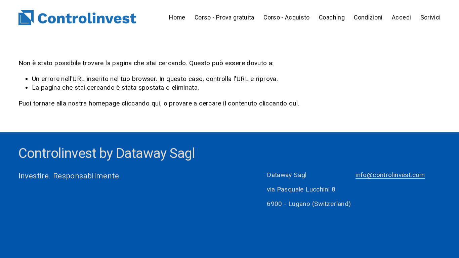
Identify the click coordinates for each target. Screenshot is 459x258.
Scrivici (430, 17)
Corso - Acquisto (286, 17)
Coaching (332, 17)
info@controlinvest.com (390, 175)
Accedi (401, 17)
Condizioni (368, 17)
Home (177, 17)
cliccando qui (141, 103)
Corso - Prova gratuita (224, 17)
